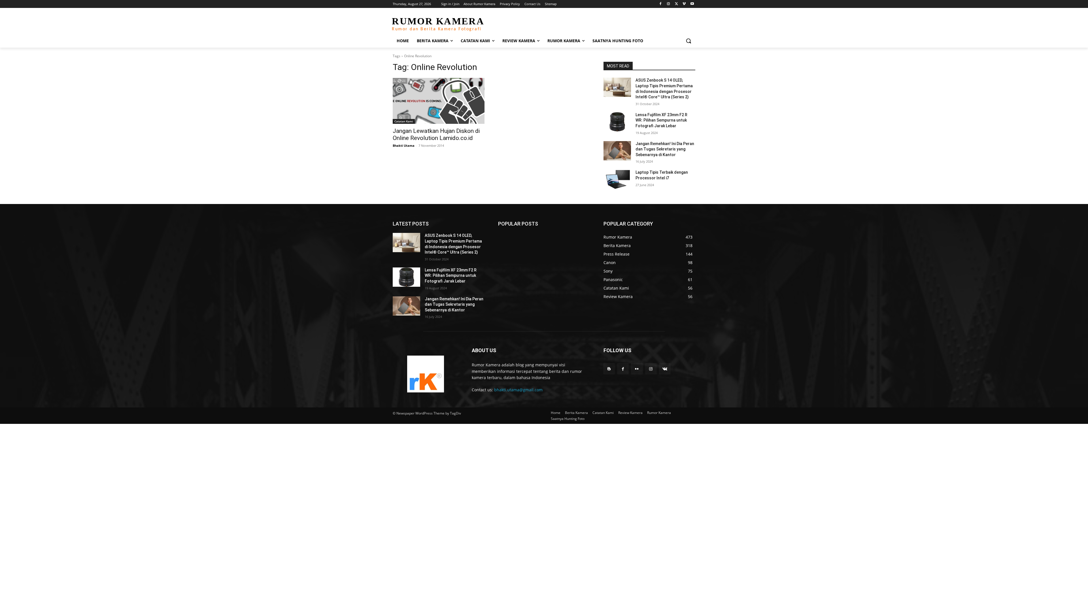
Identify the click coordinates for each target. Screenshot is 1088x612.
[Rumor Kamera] (425, 374)
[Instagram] (668, 4)
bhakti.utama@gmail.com (518, 389)
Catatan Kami (403, 121)
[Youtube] (692, 4)
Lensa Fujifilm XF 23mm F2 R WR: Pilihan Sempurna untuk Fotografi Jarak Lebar (661, 120)
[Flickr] (636, 368)
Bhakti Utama (404, 145)
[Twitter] (676, 4)
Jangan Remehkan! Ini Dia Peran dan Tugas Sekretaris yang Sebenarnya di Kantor (665, 149)
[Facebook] (660, 4)
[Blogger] (609, 368)
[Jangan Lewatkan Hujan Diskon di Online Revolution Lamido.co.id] (438, 101)
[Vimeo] (684, 4)
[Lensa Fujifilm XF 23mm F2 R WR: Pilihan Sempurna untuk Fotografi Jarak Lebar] (617, 121)
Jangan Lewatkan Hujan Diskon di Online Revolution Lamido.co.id (436, 134)
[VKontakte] (664, 368)
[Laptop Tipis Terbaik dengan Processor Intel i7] (617, 179)
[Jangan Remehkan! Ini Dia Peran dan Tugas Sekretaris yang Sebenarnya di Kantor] (617, 150)
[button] (688, 41)
